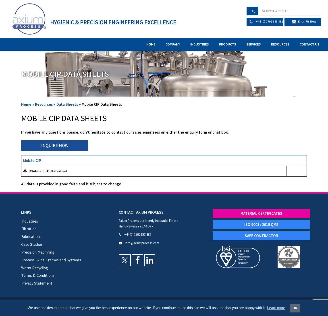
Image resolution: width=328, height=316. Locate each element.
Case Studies (32, 244)
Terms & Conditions (37, 275)
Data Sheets (67, 104)
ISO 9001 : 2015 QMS (261, 224)
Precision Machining (37, 252)
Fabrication (30, 236)
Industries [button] (199, 44)
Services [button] (253, 44)
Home (150, 44)
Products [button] (227, 44)
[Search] (252, 11)
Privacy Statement (36, 283)
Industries (29, 221)
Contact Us (309, 44)
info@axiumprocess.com (141, 243)
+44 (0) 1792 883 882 (137, 234)
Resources (44, 104)
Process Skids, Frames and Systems (51, 259)
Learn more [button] (276, 308)
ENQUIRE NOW (54, 145)
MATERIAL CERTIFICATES (261, 213)
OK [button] (295, 308)
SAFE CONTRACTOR (261, 235)
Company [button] (173, 44)
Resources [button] (280, 44)
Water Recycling (34, 267)
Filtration (29, 228)
